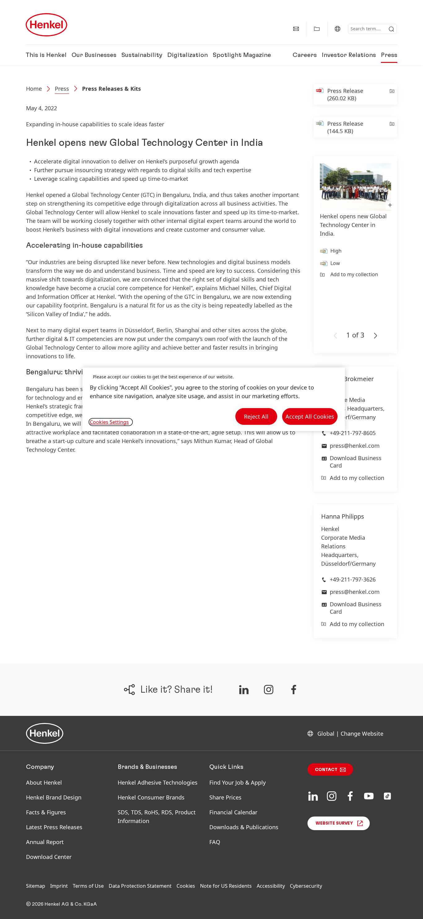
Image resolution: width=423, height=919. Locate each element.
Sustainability (141, 55)
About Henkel (44, 782)
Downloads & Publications (243, 827)
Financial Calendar (233, 812)
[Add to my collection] (391, 94)
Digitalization (187, 55)
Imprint (59, 885)
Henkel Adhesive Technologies (158, 782)
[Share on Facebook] (293, 689)
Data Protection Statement (140, 885)
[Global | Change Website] (337, 28)
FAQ (214, 842)
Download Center (49, 856)
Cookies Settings (109, 422)
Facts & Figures (46, 812)
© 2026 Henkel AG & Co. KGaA (61, 904)
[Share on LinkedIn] (244, 689)
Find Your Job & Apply (237, 782)
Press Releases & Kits (111, 88)
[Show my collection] (316, 28)
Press (389, 55)
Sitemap (35, 885)
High (336, 250)
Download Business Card (356, 461)
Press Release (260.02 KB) (345, 94)
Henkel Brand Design (53, 797)
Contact (326, 770)
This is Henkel (46, 55)
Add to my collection (354, 274)
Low (335, 263)
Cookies (186, 885)
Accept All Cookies (310, 416)
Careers (305, 55)
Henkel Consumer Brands (151, 797)
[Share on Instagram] (268, 689)
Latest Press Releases (54, 827)
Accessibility (271, 885)
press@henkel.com (355, 445)
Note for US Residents (226, 885)
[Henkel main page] (46, 24)
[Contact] (296, 28)
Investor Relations (349, 55)
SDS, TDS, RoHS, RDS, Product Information (157, 816)
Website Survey (334, 823)
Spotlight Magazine (242, 55)
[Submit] (391, 29)
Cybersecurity (306, 885)
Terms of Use (88, 885)
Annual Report (45, 842)
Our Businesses (94, 55)
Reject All (256, 416)
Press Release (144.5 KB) (345, 127)
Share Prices (225, 797)
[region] (213, 399)
